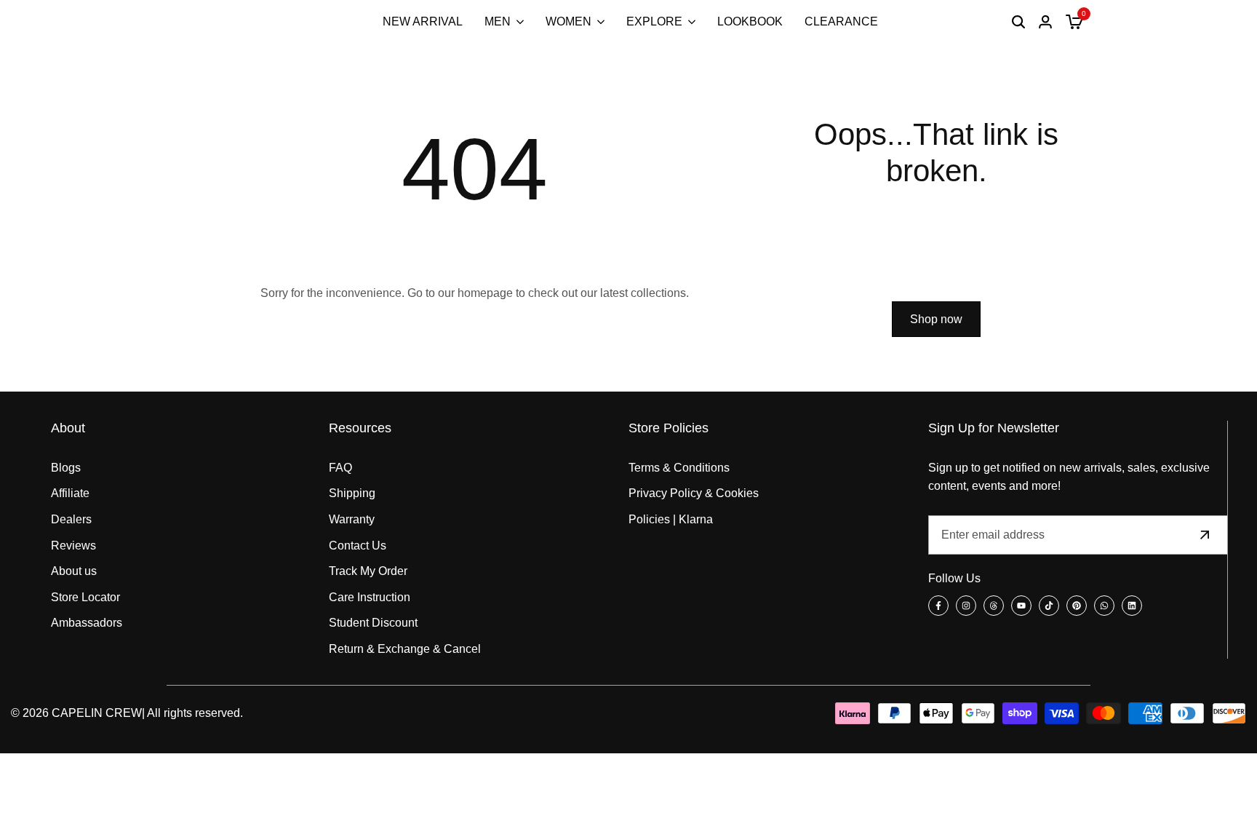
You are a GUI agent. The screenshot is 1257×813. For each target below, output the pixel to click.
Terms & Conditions (679, 467)
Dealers (71, 519)
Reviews (73, 545)
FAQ (340, 467)
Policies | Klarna (670, 519)
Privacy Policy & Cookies (693, 493)
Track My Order (368, 571)
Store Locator (85, 597)
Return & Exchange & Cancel (405, 649)
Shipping (352, 493)
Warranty (352, 519)
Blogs (66, 467)
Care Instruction (369, 597)
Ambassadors (86, 622)
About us (74, 571)
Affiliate (70, 493)
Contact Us (357, 545)
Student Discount (373, 622)
